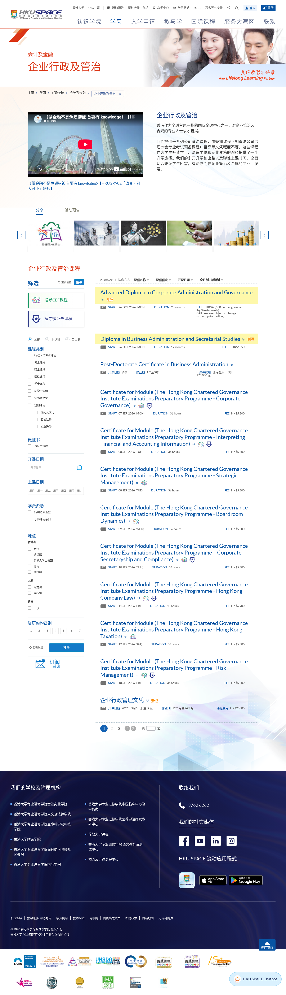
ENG (91, 7)
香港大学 (78, 7)
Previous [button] (21, 235)
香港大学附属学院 (27, 839)
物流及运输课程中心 (103, 859)
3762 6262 (198, 805)
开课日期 (184, 280)
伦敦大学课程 (98, 834)
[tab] (56, 549)
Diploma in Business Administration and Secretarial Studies (170, 339)
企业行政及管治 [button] (105, 94)
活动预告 (117, 7)
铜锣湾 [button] (38, 554)
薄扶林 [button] (38, 572)
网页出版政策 (112, 918)
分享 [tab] (39, 210)
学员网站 (183, 7)
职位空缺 (16, 918)
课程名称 (140, 280)
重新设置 (66, 282)
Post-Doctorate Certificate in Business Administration (164, 364)
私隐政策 (131, 918)
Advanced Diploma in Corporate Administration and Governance (176, 292)
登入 (252, 8)
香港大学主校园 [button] (43, 560)
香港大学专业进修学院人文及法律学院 (42, 814)
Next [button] (264, 235)
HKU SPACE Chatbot (260, 979)
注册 (271, 7)
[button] (237, 8)
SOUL (197, 7)
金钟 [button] (36, 549)
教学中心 (163, 7)
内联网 (93, 918)
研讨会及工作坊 (138, 7)
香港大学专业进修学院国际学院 (37, 864)
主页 (31, 93)
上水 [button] (36, 608)
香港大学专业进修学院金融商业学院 (40, 804)
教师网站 (79, 918)
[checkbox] (29, 355)
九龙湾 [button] (38, 587)
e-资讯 (54, 664)
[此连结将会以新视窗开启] (213, 880)
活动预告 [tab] (72, 210)
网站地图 (148, 918)
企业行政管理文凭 (122, 700)
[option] (50, 236)
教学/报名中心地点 (39, 918)
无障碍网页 (165, 918)
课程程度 (162, 280)
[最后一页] (133, 728)
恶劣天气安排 (214, 7)
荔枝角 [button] (38, 593)
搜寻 (79, 282)
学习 (43, 93)
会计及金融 (78, 93)
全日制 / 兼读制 (210, 280)
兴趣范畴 (58, 93)
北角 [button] (36, 566)
